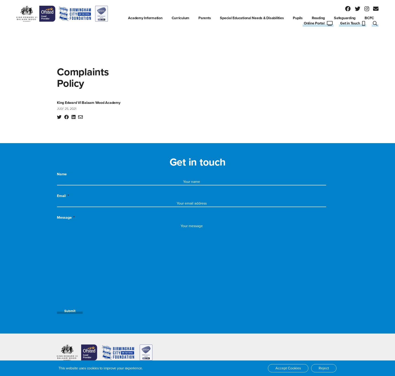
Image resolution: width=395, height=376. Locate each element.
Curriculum (180, 18)
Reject (324, 368)
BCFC (369, 18)
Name (62, 174)
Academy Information (145, 18)
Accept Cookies (288, 368)
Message (66, 217)
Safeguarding (344, 18)
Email (63, 196)
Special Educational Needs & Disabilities (252, 18)
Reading (318, 18)
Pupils (298, 18)
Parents (204, 18)
